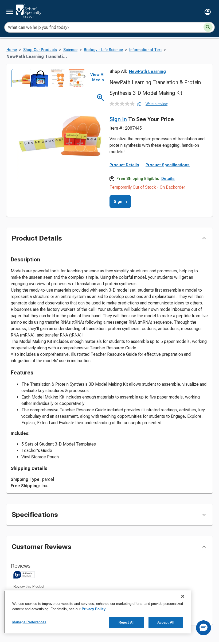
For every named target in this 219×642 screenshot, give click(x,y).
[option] (20, 77)
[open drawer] (9, 11)
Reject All (127, 622)
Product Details (124, 165)
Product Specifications (168, 165)
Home (11, 50)
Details (168, 178)
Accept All (165, 622)
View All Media (97, 77)
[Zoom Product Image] (101, 98)
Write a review (156, 104)
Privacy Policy (93, 609)
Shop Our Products (40, 50)
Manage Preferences (29, 622)
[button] (207, 12)
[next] (84, 77)
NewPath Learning (147, 71)
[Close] (183, 596)
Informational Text (145, 50)
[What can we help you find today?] (208, 27)
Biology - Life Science (103, 50)
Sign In (118, 119)
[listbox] (47, 77)
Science (70, 50)
